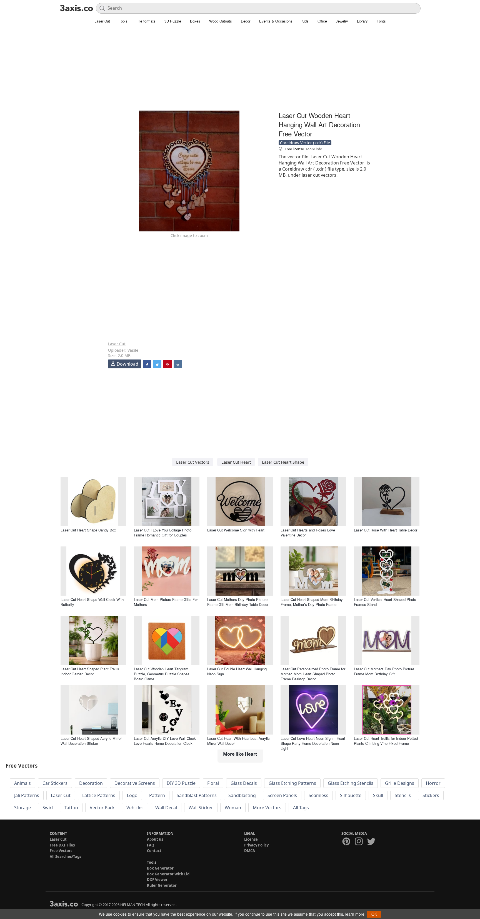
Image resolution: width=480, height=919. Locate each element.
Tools (123, 21)
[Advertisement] (240, 71)
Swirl (47, 808)
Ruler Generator (162, 885)
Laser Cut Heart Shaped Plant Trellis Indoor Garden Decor (90, 671)
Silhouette (350, 795)
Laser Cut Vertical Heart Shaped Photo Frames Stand (385, 602)
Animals (22, 783)
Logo (132, 795)
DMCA (249, 850)
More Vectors (267, 808)
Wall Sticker (201, 808)
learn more (354, 914)
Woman (233, 808)
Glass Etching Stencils (350, 783)
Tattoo (71, 808)
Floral (213, 783)
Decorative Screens (134, 783)
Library (362, 21)
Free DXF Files (62, 845)
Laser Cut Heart (236, 462)
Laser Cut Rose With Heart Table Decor (385, 530)
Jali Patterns (26, 795)
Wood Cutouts (220, 21)
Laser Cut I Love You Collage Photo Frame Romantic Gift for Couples (162, 532)
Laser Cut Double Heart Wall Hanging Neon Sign (237, 671)
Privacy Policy (256, 845)
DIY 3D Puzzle (181, 783)
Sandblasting (242, 795)
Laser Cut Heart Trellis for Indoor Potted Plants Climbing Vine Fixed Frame (386, 741)
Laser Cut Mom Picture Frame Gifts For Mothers (166, 602)
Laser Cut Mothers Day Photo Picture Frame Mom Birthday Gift (384, 671)
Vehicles (135, 808)
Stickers (430, 795)
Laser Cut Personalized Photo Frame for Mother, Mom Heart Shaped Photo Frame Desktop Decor (313, 673)
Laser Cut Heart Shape (283, 462)
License (251, 839)
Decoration (91, 783)
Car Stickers (55, 783)
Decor (245, 21)
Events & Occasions (275, 21)
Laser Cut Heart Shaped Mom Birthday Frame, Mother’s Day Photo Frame (312, 602)
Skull (378, 795)
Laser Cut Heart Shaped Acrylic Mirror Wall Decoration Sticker (91, 741)
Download (127, 364)
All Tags (301, 808)
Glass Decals (244, 783)
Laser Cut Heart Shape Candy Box (88, 530)
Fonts (381, 21)
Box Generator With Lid (168, 873)
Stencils (403, 795)
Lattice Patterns (98, 795)
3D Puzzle (172, 21)
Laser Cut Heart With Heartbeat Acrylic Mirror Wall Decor (238, 741)
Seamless (318, 795)
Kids (305, 21)
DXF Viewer (157, 879)
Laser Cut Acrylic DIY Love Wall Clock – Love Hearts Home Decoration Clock (166, 741)
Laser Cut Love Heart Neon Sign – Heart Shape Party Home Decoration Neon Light (313, 743)
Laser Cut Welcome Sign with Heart (235, 530)
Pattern (157, 795)
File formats (146, 21)
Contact (154, 850)
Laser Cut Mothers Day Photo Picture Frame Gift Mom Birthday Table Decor (237, 602)
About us (155, 839)
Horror (433, 783)
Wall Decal (166, 808)
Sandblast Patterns (197, 795)
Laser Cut (102, 21)
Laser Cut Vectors (192, 462)
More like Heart (240, 754)
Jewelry (342, 21)
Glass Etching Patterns (292, 783)
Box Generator (160, 868)
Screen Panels (282, 795)
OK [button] (374, 914)
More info (314, 148)
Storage (22, 808)
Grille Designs (399, 783)
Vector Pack (102, 808)
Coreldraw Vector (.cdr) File (305, 142)
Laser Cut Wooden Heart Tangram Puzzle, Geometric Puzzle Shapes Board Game (161, 673)
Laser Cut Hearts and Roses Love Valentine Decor (308, 532)
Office (322, 21)
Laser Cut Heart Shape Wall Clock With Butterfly (92, 602)
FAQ (150, 845)
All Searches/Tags (65, 856)
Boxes (195, 21)
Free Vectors (61, 850)
